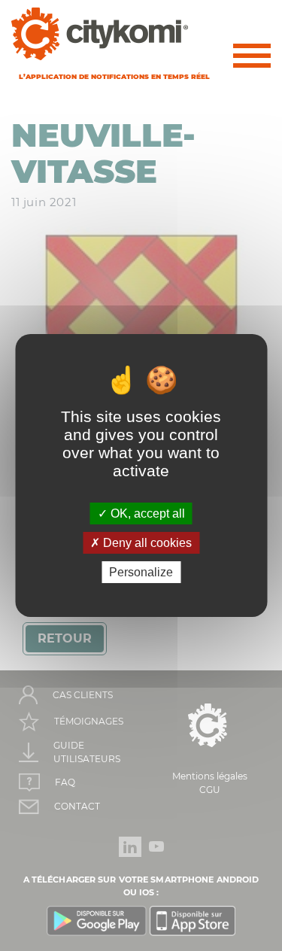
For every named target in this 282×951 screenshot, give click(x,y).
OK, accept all (146, 512)
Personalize (141, 572)
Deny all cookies (146, 542)
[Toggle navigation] (252, 58)
